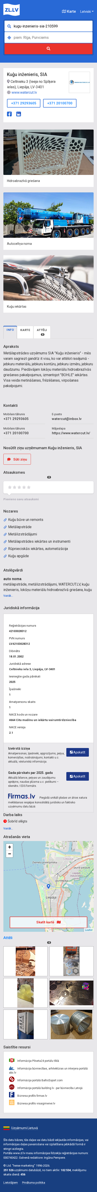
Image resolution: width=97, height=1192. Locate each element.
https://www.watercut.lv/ (71, 433)
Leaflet (88, 930)
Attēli (42, 332)
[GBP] (18, 113)
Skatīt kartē (45, 922)
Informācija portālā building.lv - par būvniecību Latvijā (50, 1088)
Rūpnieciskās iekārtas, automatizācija (38, 549)
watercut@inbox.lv (66, 419)
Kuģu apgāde (18, 556)
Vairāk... (8, 595)
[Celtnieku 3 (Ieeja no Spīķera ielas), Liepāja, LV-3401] (48, 886)
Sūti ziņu (19, 459)
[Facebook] (9, 113)
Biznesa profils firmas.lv (32, 1095)
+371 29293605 (23, 103)
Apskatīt (79, 752)
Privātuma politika (33, 1182)
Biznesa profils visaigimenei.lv (36, 1103)
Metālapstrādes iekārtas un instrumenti (39, 541)
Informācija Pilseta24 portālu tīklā (38, 1060)
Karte (71, 11)
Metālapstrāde (20, 527)
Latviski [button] (85, 11)
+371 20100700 (59, 103)
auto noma (12, 579)
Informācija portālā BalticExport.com (40, 1080)
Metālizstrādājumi (22, 534)
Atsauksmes (26, 474)
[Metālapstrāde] (25, 961)
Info (10, 329)
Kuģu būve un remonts (25, 520)
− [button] (9, 854)
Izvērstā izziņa (19, 748)
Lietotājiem (10, 1182)
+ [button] (9, 847)
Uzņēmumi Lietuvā (24, 1128)
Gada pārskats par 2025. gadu (30, 773)
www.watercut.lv (24, 92)
